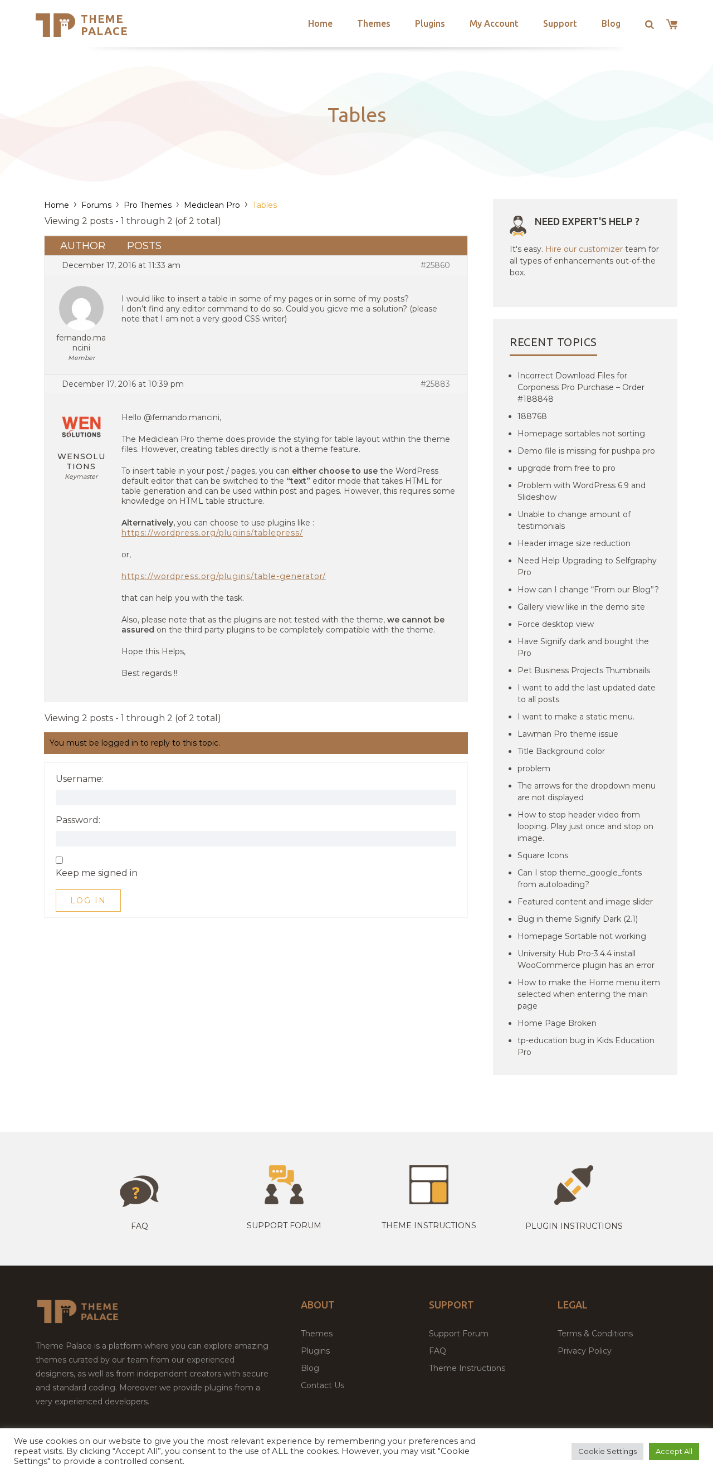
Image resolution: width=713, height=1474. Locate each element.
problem (533, 768)
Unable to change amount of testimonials (574, 520)
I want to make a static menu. (575, 717)
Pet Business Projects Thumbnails (583, 670)
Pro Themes (148, 205)
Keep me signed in (97, 873)
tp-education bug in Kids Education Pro (586, 1046)
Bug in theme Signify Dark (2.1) (577, 919)
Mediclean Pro (212, 205)
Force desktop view (555, 624)
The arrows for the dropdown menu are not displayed (586, 791)
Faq (139, 1226)
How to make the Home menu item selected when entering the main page (588, 994)
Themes (373, 23)
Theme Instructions (467, 1368)
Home (320, 23)
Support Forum (284, 1225)
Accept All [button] (674, 1451)
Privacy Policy (585, 1351)
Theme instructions (429, 1225)
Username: (80, 779)
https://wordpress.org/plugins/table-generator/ (223, 576)
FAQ (437, 1351)
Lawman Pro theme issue (567, 734)
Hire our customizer (584, 249)
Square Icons (542, 855)
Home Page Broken (557, 1023)
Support (560, 23)
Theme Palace (104, 24)
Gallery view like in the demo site (581, 607)
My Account (494, 23)
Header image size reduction (574, 543)
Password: (78, 820)
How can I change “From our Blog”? (588, 590)
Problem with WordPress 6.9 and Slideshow (581, 491)
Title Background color (561, 751)
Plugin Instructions (574, 1226)
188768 (532, 416)
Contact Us (322, 1385)
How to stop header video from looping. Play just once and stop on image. (585, 826)
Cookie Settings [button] (607, 1451)
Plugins (430, 23)
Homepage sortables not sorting (581, 434)
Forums (96, 205)
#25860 (435, 265)
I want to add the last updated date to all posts (586, 693)
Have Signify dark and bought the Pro (583, 647)
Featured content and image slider (585, 902)
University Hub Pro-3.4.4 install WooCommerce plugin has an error (586, 959)
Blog (611, 23)
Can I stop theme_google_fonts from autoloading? (579, 878)
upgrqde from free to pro (566, 468)
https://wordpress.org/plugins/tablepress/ (212, 533)
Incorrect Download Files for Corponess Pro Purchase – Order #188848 (580, 387)
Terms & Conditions (595, 1334)
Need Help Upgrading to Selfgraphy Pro (587, 566)
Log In (88, 901)
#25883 (435, 384)
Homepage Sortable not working (581, 936)
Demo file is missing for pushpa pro (586, 451)
